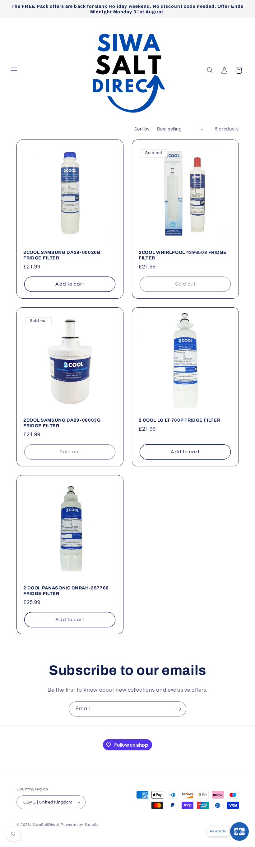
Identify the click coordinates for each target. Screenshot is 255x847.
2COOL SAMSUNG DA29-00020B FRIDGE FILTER (61, 255)
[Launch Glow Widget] (239, 831)
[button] (14, 70)
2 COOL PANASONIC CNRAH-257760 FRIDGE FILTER (66, 590)
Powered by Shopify (79, 824)
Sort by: (142, 129)
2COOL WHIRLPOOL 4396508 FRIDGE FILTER (183, 255)
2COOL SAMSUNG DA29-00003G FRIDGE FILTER (62, 423)
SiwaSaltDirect (45, 824)
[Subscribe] (179, 709)
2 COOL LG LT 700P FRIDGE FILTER (179, 420)
